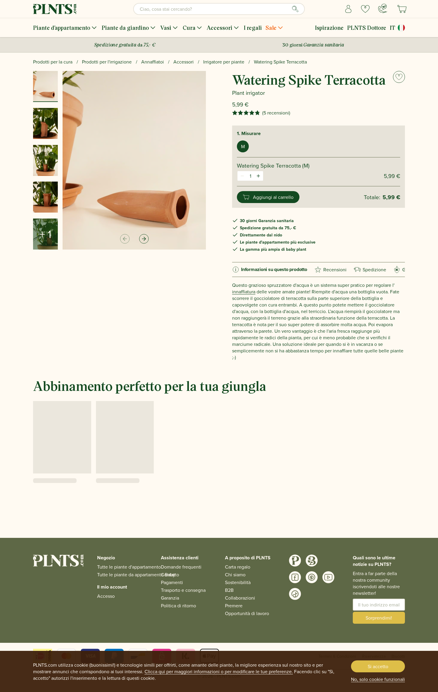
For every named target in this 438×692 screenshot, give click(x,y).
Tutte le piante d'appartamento (129, 566)
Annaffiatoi (152, 61)
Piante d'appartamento (61, 27)
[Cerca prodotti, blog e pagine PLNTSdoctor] (295, 9)
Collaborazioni (240, 598)
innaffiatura (243, 291)
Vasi (165, 27)
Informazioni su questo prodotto (274, 269)
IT (392, 27)
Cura (189, 27)
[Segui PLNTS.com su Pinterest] (312, 577)
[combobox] (219, 9)
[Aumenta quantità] (258, 175)
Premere (234, 605)
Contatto (170, 574)
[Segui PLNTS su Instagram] (295, 560)
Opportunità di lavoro (247, 613)
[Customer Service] (383, 8)
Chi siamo (235, 574)
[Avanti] (144, 239)
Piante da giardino (125, 27)
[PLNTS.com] (54, 9)
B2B (229, 590)
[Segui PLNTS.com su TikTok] (295, 594)
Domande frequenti (181, 566)
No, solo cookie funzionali (378, 679)
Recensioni (335, 269)
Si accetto (378, 666)
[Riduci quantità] (242, 175)
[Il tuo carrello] (402, 9)
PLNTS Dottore (366, 27)
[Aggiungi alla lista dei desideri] (399, 77)
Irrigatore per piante (223, 61)
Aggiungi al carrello (273, 197)
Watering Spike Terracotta (280, 61)
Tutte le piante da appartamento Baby (136, 574)
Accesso (106, 596)
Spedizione (374, 269)
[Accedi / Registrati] (348, 9)
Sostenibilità (238, 582)
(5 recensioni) (276, 112)
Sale (271, 27)
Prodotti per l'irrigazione (107, 61)
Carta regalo (237, 566)
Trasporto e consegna (183, 590)
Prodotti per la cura (52, 61)
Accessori (219, 27)
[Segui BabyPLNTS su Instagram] (312, 560)
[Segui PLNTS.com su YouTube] (328, 577)
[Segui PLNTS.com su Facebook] (295, 577)
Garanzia (170, 598)
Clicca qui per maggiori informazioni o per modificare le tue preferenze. (219, 671)
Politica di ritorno (178, 605)
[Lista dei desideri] (365, 9)
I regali (253, 27)
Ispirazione (329, 27)
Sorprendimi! (379, 617)
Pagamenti (172, 582)
